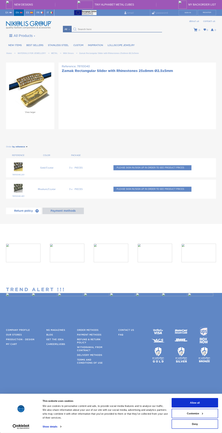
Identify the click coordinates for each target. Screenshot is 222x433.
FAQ (120, 335)
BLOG (49, 335)
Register (207, 12)
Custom (78, 45)
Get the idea (55, 340)
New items (15, 45)
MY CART (11, 344)
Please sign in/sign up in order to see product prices (150, 168)
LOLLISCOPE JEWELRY (121, 45)
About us (194, 21)
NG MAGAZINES (55, 330)
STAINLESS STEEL (58, 45)
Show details (50, 426)
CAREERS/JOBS (55, 344)
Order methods (87, 330)
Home (9, 53)
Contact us (209, 21)
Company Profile (18, 330)
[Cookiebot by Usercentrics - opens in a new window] (21, 426)
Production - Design (20, 340)
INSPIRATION (95, 45)
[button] (75, 29)
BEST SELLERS (34, 45)
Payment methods (89, 335)
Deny (195, 424)
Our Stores (14, 335)
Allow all (195, 402)
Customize (193, 413)
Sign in (188, 12)
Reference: (69, 66)
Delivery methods (89, 355)
